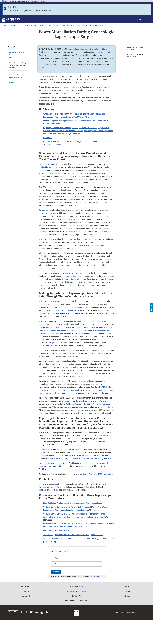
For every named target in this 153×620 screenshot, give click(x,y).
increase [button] (42, 231)
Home (5, 25)
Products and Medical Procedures (34, 25)
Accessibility (25, 596)
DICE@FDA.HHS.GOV (48, 490)
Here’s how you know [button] (39, 1)
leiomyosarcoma (80, 193)
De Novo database (73, 404)
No (56, 564)
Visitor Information (76, 586)
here (50, 11)
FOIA (127, 586)
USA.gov (127, 596)
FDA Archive (25, 586)
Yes (56, 558)
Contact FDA (13, 612)
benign (51, 342)
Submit (56, 571)
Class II (73, 76)
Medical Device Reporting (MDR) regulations (94, 474)
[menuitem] (136, 49)
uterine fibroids (100, 90)
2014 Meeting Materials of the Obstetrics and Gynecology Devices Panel (73, 535)
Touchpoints (94, 576)
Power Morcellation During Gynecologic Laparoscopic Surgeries (17, 65)
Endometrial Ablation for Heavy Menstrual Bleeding (17, 55)
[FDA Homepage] (11, 19)
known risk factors (71, 276)
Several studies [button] (45, 210)
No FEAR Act (76, 596)
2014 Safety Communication (55, 531)
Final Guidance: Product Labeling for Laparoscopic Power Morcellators (72, 503)
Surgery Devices (53, 25)
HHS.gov (127, 591)
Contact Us (47, 138)
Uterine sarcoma (46, 164)
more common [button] (76, 164)
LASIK (11, 83)
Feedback (151, 307)
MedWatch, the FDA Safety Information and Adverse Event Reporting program (78, 458)
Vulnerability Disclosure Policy (76, 601)
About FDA (26, 591)
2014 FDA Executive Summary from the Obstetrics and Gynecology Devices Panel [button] (77, 539)
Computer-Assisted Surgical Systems (16, 76)
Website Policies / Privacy (76, 591)
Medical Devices (15, 25)
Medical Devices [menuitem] (132, 57)
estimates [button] (51, 187)
